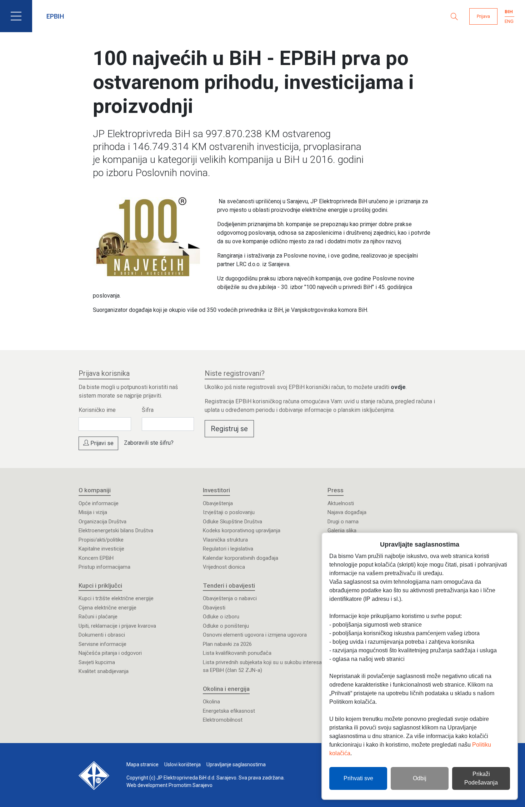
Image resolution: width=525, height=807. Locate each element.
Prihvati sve (358, 778)
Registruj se (229, 428)
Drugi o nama (343, 521)
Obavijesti (214, 607)
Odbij (419, 778)
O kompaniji (95, 490)
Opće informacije (99, 503)
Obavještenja (218, 503)
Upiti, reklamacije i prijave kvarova (117, 626)
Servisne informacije (102, 644)
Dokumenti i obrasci (102, 635)
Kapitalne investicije (101, 549)
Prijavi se (101, 443)
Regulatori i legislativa (228, 549)
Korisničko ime (97, 410)
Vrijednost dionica (224, 567)
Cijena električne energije (107, 607)
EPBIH (55, 16)
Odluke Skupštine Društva (232, 521)
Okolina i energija (226, 688)
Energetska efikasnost (229, 711)
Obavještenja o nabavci (230, 598)
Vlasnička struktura (225, 540)
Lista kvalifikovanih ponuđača (237, 653)
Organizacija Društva (102, 521)
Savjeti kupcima (97, 662)
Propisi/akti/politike (101, 540)
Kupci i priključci (100, 585)
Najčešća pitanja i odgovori (110, 653)
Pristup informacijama (104, 567)
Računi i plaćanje (98, 616)
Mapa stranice (142, 764)
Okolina (211, 701)
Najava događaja (347, 512)
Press (336, 490)
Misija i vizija (93, 512)
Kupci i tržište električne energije (116, 598)
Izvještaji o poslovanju (229, 512)
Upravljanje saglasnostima (236, 764)
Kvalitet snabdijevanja (104, 671)
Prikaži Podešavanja (481, 778)
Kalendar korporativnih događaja (240, 558)
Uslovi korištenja (182, 764)
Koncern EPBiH (96, 558)
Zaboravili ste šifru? (149, 442)
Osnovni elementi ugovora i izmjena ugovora (255, 635)
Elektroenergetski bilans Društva (116, 530)
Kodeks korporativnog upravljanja (241, 530)
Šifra (148, 410)
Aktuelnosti (341, 503)
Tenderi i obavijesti (229, 585)
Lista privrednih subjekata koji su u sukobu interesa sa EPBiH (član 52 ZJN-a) (262, 666)
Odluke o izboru (221, 616)
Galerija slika (342, 530)
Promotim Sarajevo (190, 785)
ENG (509, 21)
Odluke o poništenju (226, 626)
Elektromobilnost (222, 720)
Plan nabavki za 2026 (227, 644)
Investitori (216, 490)
